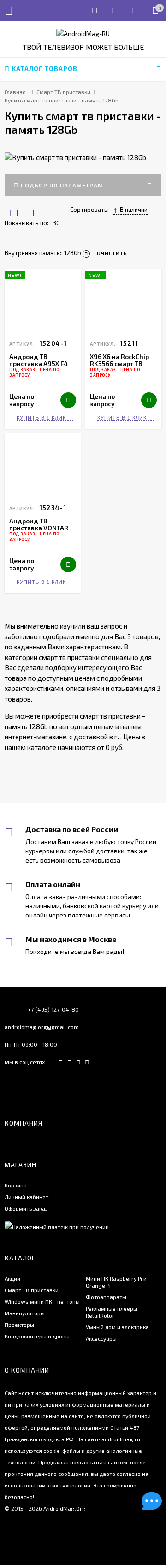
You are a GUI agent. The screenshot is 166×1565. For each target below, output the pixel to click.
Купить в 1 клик (41, 417)
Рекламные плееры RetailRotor (111, 1312)
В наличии (134, 209)
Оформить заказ (26, 1208)
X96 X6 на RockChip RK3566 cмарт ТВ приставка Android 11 (123, 363)
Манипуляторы (25, 1313)
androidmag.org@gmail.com (42, 1027)
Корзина (16, 1185)
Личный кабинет (26, 1196)
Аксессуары (101, 1338)
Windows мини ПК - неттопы (42, 1301)
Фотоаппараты (106, 1297)
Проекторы (19, 1324)
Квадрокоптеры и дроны (37, 1336)
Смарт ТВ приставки (32, 1290)
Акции (12, 1278)
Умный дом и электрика (117, 1327)
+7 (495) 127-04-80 (53, 1009)
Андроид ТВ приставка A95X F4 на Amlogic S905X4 (38, 363)
